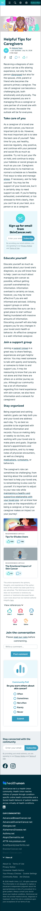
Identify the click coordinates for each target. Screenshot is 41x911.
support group (20, 348)
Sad (30, 611)
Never (20, 712)
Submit (20, 718)
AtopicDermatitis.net (13, 837)
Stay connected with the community (16, 740)
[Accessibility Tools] (20, 2)
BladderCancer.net (12, 849)
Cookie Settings (30, 873)
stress (7, 179)
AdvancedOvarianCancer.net (17, 822)
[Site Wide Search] (15, 2)
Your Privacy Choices (12, 873)
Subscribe (35, 3)
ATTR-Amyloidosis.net (14, 841)
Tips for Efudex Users (16, 536)
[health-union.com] (13, 783)
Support (20, 611)
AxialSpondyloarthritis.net (16, 845)
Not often (22, 703)
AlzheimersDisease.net (14, 829)
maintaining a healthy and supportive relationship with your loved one (18, 496)
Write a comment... (15, 646)
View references (12, 605)
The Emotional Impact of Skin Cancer (18, 567)
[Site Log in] (26, 2)
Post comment (20, 654)
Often (20, 694)
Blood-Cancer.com (12, 852)
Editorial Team (17, 48)
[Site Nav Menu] (9, 2)
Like (8, 611)
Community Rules (10, 877)
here (12, 600)
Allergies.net (9, 826)
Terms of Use (14, 248)
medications (10, 459)
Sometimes (22, 698)
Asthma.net (8, 833)
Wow (13, 621)
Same (24, 621)
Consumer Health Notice (13, 870)
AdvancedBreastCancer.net (17, 818)
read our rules (21, 637)
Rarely (20, 707)
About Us (7, 864)
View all (8, 857)
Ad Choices (24, 877)
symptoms (22, 459)
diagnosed (16, 74)
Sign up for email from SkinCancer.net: (20, 229)
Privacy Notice (26, 246)
